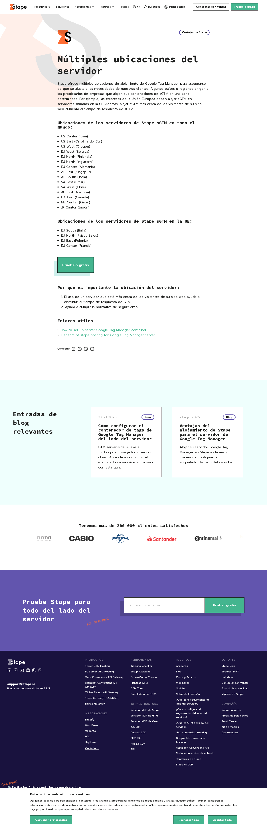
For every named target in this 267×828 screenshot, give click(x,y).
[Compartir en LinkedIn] (86, 350)
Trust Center (229, 721)
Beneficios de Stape (188, 759)
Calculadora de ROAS (144, 694)
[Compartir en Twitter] (80, 350)
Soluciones (62, 7)
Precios (124, 7)
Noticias (181, 688)
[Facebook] (9, 670)
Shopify (89, 720)
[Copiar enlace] (92, 350)
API (133, 749)
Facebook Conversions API (192, 748)
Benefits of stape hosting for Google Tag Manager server (108, 335)
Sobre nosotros (231, 710)
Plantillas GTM (139, 683)
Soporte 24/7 (230, 672)
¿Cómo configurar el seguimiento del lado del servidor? (191, 713)
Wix (87, 736)
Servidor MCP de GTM (144, 716)
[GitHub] (28, 670)
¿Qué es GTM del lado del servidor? (192, 725)
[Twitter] (15, 670)
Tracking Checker (141, 666)
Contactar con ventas (211, 7)
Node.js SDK (138, 744)
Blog (178, 672)
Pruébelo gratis (244, 7)
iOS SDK (136, 727)
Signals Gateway (95, 704)
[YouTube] (22, 670)
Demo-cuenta (230, 732)
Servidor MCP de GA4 (144, 721)
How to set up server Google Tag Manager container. (103, 330)
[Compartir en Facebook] (73, 350)
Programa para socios (235, 716)
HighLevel (90, 742)
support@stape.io (21, 684)
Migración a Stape (233, 694)
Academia (182, 666)
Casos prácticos (186, 677)
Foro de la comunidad (235, 688)
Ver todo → (92, 748)
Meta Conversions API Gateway (104, 677)
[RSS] (40, 670)
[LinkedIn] (34, 670)
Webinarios (182, 683)
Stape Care (229, 666)
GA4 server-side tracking (191, 732)
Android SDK (138, 732)
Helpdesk (227, 677)
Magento (90, 731)
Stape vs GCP (184, 765)
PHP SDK (136, 738)
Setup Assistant (140, 672)
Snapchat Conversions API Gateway (101, 685)
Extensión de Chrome (144, 677)
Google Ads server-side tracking (190, 740)
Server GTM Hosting (97, 666)
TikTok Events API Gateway (101, 692)
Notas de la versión (188, 694)
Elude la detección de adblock (195, 753)
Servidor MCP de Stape (145, 710)
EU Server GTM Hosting (99, 672)
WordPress (91, 725)
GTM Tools (137, 688)
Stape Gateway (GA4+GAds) (102, 698)
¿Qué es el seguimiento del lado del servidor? (193, 702)
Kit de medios (230, 727)
